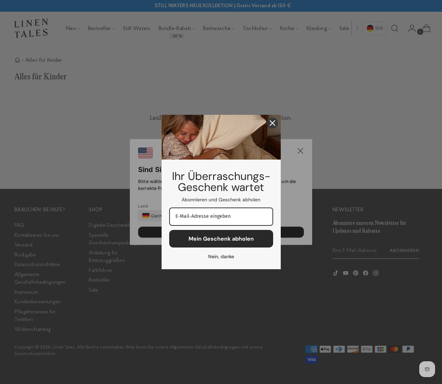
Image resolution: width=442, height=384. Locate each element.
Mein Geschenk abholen (221, 238)
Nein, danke (221, 256)
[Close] (272, 123)
